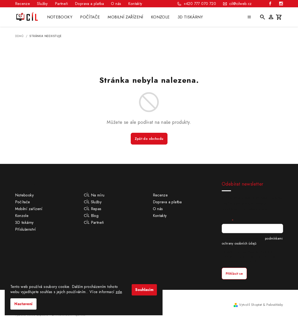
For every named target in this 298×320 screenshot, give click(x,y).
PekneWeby (274, 304)
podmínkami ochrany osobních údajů (252, 240)
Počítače (22, 202)
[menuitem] (59, 17)
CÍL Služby (93, 202)
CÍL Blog (91, 215)
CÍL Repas (93, 209)
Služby (42, 3)
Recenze (22, 3)
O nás (116, 3)
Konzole (22, 215)
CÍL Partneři (94, 222)
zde (119, 292)
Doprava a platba (89, 3)
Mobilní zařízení (29, 209)
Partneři (61, 3)
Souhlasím (144, 289)
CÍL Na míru (94, 195)
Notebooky (24, 195)
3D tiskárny (24, 222)
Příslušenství (25, 229)
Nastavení (23, 304)
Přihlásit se (234, 273)
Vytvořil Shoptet (250, 304)
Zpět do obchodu (149, 138)
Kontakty (135, 3)
